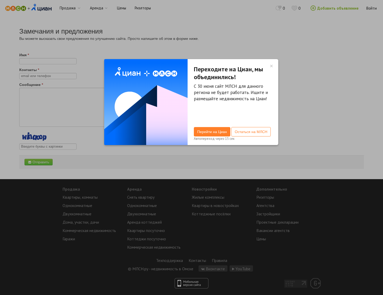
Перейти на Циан (212, 132)
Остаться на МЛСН (251, 132)
